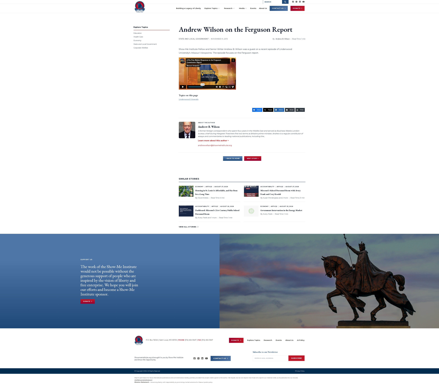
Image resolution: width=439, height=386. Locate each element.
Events (253, 8)
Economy (137, 40)
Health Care (138, 37)
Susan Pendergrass (270, 198)
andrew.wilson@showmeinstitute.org (215, 145)
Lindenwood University (188, 99)
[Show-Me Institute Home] (139, 6)
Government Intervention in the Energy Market (281, 210)
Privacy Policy (300, 371)
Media (242, 8)
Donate (296, 8)
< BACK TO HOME (233, 158)
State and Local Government (145, 44)
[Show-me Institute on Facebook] (293, 1)
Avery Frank (202, 218)
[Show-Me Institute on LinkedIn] (300, 1)
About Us (263, 8)
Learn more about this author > (213, 141)
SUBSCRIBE (296, 358)
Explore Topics (211, 8)
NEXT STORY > (252, 158)
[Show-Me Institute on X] (296, 1)
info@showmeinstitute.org (143, 380)
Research (228, 8)
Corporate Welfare (141, 48)
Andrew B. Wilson (283, 39)
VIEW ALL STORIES (187, 227)
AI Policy (301, 340)
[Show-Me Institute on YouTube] (303, 1)
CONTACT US (219, 358)
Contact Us (278, 8)
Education (138, 33)
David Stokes (203, 198)
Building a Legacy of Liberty (188, 8)
